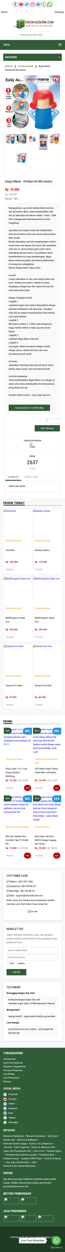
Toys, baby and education (17, 1162)
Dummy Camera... (43, 550)
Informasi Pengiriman (13, 1070)
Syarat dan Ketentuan (13, 1062)
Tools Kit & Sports (14, 759)
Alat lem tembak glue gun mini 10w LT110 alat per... (17, 840)
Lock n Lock (38, 1151)
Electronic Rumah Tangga (17, 826)
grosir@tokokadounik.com (15, 1186)
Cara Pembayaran (11, 1077)
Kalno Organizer (21, 1147)
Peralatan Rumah (25, 66)
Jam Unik (7, 1147)
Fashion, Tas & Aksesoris (40, 1143)
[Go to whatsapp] (56, 1240)
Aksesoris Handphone (13, 1136)
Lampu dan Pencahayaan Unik (17, 1151)
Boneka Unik (9, 1139)
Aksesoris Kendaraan (36, 1136)
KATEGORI (32, 57)
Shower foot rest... (44, 685)
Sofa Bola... (11, 550)
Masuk (4, 12)
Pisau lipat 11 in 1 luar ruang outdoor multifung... (16, 772)
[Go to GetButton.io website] (56, 1247)
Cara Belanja (9, 1074)
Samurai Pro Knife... (15, 685)
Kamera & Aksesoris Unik (43, 1147)
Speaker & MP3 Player (31, 1158)
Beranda (9, 66)
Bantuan (7, 1081)
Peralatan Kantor (47, 1154)
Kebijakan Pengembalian (14, 1066)
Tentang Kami (9, 1059)
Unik (34, 1162)
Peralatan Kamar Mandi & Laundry (21, 1154)
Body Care (52, 1136)
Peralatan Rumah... (14, 540)
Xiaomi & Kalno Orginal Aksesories (19, 1166)
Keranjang (59, 12)
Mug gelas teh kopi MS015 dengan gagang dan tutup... (45, 840)
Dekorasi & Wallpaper (27, 1139)
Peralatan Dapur (42, 826)
